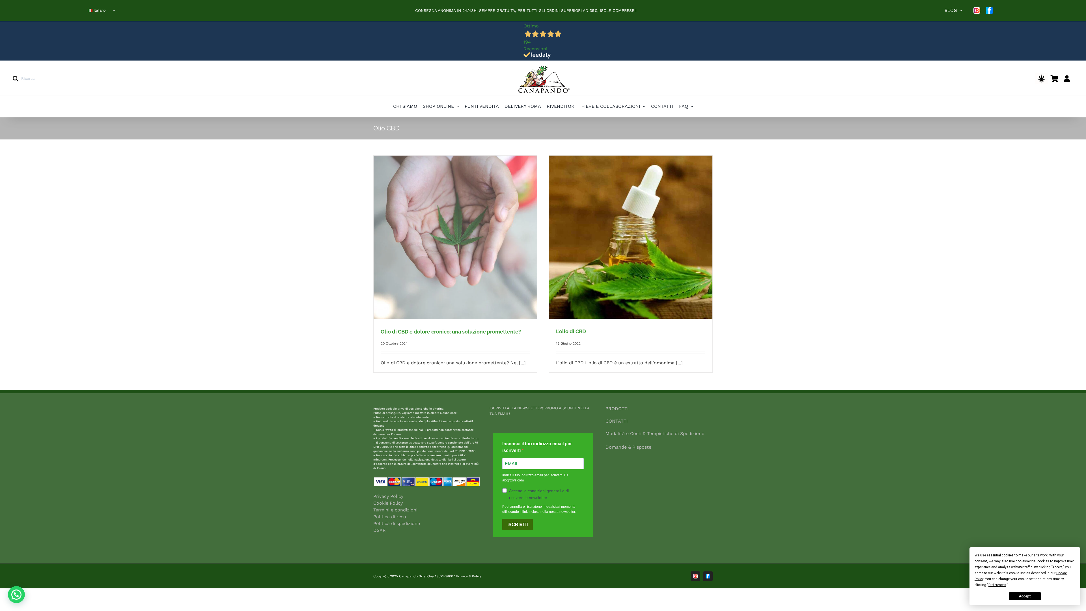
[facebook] (989, 10)
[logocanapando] (543, 65)
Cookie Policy (388, 503)
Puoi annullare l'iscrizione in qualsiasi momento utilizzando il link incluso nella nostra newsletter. (539, 509)
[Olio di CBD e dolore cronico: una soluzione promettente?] (455, 237)
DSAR (379, 530)
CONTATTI (617, 421)
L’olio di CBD (571, 331)
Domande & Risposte (628, 447)
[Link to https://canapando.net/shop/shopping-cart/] (1054, 78)
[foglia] (1041, 75)
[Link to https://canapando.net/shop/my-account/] (1067, 78)
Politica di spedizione (396, 523)
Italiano (98, 10)
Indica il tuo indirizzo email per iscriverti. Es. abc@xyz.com (535, 477)
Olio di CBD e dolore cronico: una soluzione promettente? (451, 332)
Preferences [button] (997, 585)
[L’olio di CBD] (630, 237)
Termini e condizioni (395, 510)
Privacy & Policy (469, 576)
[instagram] (976, 10)
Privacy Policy (388, 496)
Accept (1025, 596)
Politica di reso (389, 516)
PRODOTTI (617, 408)
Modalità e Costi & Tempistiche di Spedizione (655, 433)
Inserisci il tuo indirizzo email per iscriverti (537, 447)
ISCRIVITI (517, 524)
